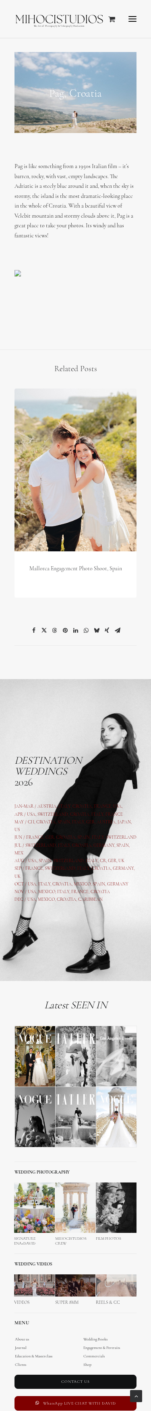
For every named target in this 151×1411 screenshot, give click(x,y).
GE (111, 861)
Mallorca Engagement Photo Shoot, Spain (75, 569)
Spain (64, 822)
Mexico (46, 892)
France (34, 837)
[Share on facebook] (34, 630)
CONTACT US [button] (75, 1382)
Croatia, (80, 815)
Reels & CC (108, 1303)
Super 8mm (67, 1303)
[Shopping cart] (108, 19)
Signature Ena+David (24, 1241)
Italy (97, 815)
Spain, (123, 846)
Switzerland (52, 815)
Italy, (99, 837)
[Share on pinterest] (65, 630)
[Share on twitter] (44, 630)
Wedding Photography (42, 1172)
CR (103, 861)
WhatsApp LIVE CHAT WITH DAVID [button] (79, 1403)
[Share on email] (117, 630)
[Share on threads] (55, 630)
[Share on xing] (107, 630)
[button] (132, 19)
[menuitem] (75, 1343)
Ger (50, 837)
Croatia (46, 822)
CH (31, 822)
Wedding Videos (33, 1264)
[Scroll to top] (136, 1396)
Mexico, (83, 884)
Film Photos (108, 1238)
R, (116, 861)
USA (31, 815)
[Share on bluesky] (96, 630)
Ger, (90, 822)
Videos (21, 1303)
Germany (103, 846)
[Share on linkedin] (76, 630)
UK (121, 861)
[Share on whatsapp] (86, 630)
